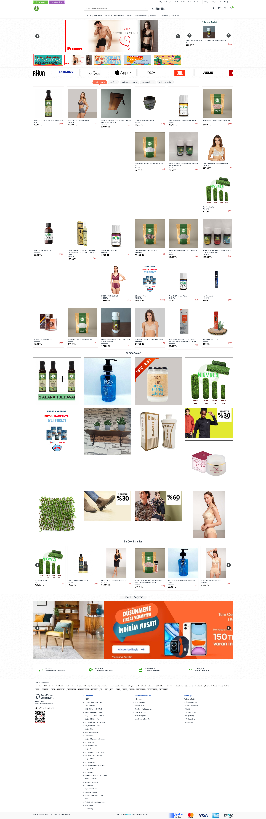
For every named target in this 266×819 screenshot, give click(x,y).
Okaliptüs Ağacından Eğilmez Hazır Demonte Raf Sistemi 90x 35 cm (116, 121)
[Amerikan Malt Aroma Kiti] (48, 233)
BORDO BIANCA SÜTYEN (109, 296)
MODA (87, 699)
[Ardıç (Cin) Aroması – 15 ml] (183, 279)
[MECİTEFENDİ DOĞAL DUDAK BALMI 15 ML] (216, 563)
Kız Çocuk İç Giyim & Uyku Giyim (95, 722)
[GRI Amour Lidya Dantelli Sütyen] (82, 103)
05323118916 (160, 9)
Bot (101, 689)
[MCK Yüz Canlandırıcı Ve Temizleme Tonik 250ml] (83, 563)
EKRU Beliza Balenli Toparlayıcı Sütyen (215, 163)
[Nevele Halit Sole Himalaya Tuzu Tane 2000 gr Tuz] (183, 233)
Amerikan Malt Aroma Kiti (42, 250)
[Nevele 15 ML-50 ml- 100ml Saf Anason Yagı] (48, 103)
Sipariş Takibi (169, 2)
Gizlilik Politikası (140, 702)
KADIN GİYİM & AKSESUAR (93, 702)
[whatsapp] (36, 708)
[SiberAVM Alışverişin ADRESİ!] (57, 8)
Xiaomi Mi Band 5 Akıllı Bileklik (44, 686)
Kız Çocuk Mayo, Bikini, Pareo (94, 752)
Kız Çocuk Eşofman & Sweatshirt (95, 739)
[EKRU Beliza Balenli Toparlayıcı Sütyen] (217, 146)
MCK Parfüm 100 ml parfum (43, 339)
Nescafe (137, 686)
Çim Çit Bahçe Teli (192, 40)
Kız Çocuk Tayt (89, 742)
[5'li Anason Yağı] (150, 279)
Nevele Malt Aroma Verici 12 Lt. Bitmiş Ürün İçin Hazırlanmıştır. (115, 340)
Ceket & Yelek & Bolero (92, 732)
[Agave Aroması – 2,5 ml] (217, 322)
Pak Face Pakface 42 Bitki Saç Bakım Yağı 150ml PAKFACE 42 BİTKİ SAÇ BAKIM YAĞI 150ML (81, 252)
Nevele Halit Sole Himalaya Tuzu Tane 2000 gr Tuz (183, 251)
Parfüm (132, 689)
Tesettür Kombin (152, 689)
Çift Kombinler (163, 689)
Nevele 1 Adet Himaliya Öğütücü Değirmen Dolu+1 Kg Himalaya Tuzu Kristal (49, 581)
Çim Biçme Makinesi (72, 686)
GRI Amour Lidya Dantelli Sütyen (78, 120)
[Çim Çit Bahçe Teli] (209, 32)
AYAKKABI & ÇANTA (91, 782)
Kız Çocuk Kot (89, 772)
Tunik (111, 689)
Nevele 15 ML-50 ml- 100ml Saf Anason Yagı (48, 120)
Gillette (118, 689)
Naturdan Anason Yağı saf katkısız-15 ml (182, 120)
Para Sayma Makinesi (148, 686)
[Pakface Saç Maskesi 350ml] (150, 103)
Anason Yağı (89, 805)
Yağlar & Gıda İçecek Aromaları (95, 802)
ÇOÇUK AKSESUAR (91, 779)
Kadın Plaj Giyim (90, 706)
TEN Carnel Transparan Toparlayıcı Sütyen (149, 339)
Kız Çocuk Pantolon (91, 745)
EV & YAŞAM (89, 785)
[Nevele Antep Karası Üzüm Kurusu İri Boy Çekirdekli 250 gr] (150, 563)
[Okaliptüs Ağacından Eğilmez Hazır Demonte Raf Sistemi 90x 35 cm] (116, 103)
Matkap (181, 686)
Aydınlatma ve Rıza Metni (143, 719)
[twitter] (48, 708)
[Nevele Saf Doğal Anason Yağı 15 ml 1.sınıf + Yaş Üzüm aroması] (183, 146)
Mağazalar (228, 2)
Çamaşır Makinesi (83, 689)
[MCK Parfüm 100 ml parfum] (48, 322)
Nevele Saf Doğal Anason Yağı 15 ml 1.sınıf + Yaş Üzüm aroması (183, 164)
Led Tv (53, 689)
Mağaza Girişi (57, 2)
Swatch (125, 689)
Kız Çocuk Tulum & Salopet (93, 755)
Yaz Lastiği (45, 689)
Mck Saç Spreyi (208, 296)
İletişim (207, 2)
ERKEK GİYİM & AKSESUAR (93, 709)
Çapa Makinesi (84, 686)
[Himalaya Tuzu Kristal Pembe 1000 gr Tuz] (217, 103)
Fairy (130, 686)
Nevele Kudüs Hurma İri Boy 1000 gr (146, 250)
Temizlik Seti (59, 686)
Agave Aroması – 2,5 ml (210, 339)
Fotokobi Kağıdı (71, 689)
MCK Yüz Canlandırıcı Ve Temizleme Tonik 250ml (82, 581)
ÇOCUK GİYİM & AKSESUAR (94, 712)
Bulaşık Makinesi (172, 686)
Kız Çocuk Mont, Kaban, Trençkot (95, 765)
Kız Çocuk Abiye (90, 769)
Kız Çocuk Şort (89, 729)
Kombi (37, 689)
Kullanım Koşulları (140, 715)
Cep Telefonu (212, 686)
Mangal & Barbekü (91, 792)
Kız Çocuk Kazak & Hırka (92, 725)
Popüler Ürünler (217, 2)
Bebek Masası (122, 686)
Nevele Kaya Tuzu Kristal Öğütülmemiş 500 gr (149, 164)
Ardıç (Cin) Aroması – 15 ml (178, 296)
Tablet (226, 686)
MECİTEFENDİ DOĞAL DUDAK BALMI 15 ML (215, 580)
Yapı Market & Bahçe (91, 789)
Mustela (113, 686)
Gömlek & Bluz (89, 735)
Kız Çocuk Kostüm (90, 762)
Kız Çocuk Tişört (90, 749)
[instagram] (52, 708)
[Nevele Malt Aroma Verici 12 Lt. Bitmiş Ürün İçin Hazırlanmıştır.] (116, 322)
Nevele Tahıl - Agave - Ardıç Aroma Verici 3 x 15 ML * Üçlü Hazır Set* (217, 251)
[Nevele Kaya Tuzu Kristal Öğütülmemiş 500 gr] (150, 146)
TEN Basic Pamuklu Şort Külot (111, 580)
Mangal (203, 686)
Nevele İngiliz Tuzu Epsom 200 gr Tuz (80, 339)
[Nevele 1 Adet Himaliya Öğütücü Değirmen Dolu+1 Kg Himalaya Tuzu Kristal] (50, 563)
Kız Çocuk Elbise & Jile (92, 719)
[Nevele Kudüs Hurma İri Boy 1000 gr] (150, 233)
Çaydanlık (189, 686)
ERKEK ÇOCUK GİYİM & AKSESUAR (96, 775)
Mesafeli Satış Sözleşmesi (143, 709)
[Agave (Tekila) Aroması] (116, 233)
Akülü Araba (104, 686)
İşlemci (197, 686)
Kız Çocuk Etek (89, 759)
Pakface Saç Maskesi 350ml (144, 120)
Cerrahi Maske (140, 689)
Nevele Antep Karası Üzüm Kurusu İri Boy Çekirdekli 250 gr (148, 581)
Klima (220, 686)
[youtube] (44, 708)
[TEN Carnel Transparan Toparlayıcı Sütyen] (150, 322)
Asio (106, 689)
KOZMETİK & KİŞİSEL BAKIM (94, 795)
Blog (160, 2)
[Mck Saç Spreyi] (217, 279)
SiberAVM (129, 814)
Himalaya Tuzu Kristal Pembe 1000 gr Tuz (216, 120)
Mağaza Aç (41, 2)
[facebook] (40, 708)
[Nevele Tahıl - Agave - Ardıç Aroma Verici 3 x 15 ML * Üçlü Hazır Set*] (217, 233)
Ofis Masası (60, 689)
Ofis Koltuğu (160, 686)
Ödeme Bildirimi (181, 2)
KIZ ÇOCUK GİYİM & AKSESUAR (95, 715)
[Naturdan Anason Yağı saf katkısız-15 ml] (183, 103)
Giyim (86, 799)
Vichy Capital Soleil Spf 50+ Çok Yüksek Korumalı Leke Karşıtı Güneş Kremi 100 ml (182, 340)
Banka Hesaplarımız (195, 2)
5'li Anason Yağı (140, 296)
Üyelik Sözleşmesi (140, 712)
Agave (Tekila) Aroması (109, 250)
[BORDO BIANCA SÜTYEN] (116, 279)
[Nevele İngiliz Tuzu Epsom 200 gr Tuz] (82, 322)
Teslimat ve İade (140, 706)
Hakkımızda (138, 699)
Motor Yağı (94, 689)
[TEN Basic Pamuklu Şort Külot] (116, 563)
